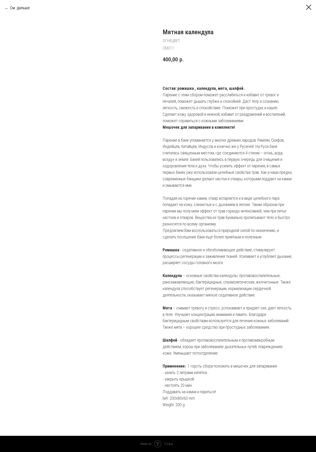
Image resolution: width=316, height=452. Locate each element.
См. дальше (20, 7)
